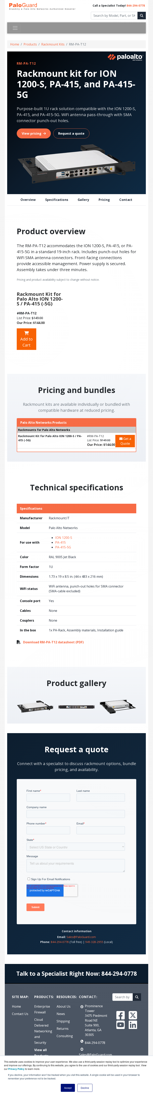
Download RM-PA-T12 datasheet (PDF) (53, 642)
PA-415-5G (63, 547)
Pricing (104, 200)
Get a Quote (126, 441)
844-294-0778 (136, 5)
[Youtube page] (120, 1025)
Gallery (83, 200)
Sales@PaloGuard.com (81, 937)
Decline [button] (85, 1087)
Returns (63, 1028)
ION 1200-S (63, 537)
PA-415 (60, 542)
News (61, 1014)
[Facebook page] (120, 1015)
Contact (125, 200)
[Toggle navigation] (15, 28)
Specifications (56, 200)
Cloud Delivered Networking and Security (43, 1031)
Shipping (63, 1021)
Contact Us (20, 1014)
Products (30, 44)
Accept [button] (68, 1087)
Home (14, 44)
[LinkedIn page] (133, 1025)
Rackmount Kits (53, 44)
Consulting (65, 1036)
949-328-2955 (94, 942)
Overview (28, 200)
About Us (64, 1006)
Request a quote (71, 133)
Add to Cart (26, 342)
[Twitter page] (133, 1015)
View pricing (31, 133)
